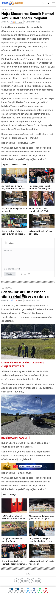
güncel (15, 164)
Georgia (13, 494)
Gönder (9, 274)
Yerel (24, 164)
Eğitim (5, 164)
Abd (4, 494)
